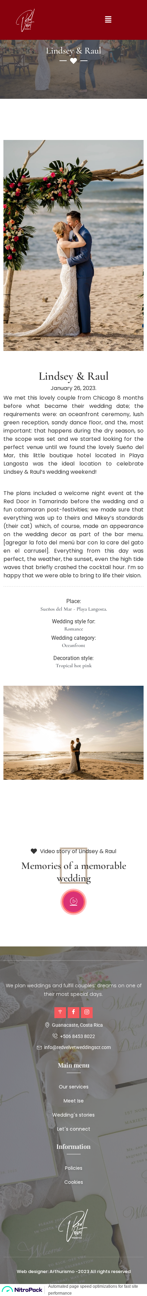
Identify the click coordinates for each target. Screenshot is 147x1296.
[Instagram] (87, 1012)
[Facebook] (73, 1012)
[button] (108, 20)
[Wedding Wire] (60, 1012)
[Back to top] (135, 1280)
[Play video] (73, 902)
